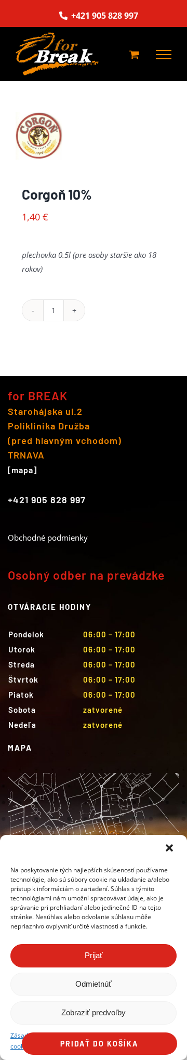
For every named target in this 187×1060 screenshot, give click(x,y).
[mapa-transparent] (93, 776)
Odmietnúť (93, 983)
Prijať (94, 955)
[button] (170, 849)
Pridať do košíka (99, 1043)
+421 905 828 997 (103, 15)
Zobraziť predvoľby (93, 1012)
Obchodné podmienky (48, 537)
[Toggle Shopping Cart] (134, 54)
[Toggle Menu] (164, 54)
